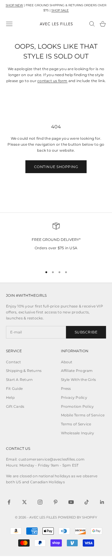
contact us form (52, 81)
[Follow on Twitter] (24, 502)
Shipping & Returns (24, 370)
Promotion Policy (77, 406)
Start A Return (19, 379)
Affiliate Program (77, 370)
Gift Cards (15, 406)
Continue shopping (56, 166)
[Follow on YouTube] (71, 502)
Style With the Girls (78, 379)
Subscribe (86, 332)
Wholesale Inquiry (77, 433)
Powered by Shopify (77, 517)
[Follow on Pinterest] (56, 502)
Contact (13, 362)
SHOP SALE (60, 10)
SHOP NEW (14, 5)
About (67, 362)
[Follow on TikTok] (87, 502)
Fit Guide (14, 388)
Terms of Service (76, 424)
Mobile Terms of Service (83, 415)
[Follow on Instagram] (40, 502)
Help (10, 397)
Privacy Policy (74, 397)
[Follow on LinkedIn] (102, 502)
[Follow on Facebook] (9, 502)
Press (66, 388)
